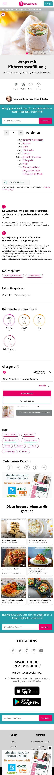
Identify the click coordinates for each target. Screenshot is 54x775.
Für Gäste (28, 434)
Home (13, 742)
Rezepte (5, 9)
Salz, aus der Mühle (31, 170)
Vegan (13, 9)
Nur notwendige (27, 401)
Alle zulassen (27, 393)
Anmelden (45, 121)
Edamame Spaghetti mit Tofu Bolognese (39, 570)
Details (42, 386)
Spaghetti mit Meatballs (12, 600)
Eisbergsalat (28, 160)
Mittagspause (30, 440)
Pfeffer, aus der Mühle (33, 174)
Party (7, 446)
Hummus (27, 153)
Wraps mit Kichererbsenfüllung (29, 9)
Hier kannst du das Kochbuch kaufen (34, 413)
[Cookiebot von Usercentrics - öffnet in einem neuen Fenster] (34, 372)
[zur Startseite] (28, 3)
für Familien (11, 434)
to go (33, 446)
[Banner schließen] (50, 372)
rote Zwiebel (28, 150)
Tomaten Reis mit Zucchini (40, 600)
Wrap (24, 451)
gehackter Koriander (32, 157)
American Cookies (9, 540)
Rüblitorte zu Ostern (37, 540)
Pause (20, 446)
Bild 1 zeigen (27, 53)
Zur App (48, 4)
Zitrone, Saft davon (31, 167)
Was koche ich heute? (40, 742)
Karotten (27, 143)
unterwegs (10, 451)
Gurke (25, 147)
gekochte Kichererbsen (33, 140)
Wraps (25, 164)
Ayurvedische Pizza (10, 569)
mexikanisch (11, 440)
